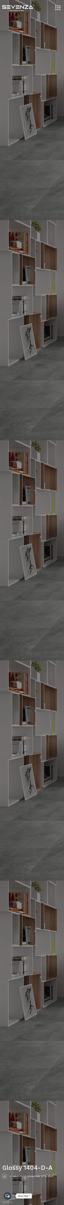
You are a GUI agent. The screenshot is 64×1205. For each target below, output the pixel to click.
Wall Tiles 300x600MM (26, 1176)
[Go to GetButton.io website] (7, 1202)
